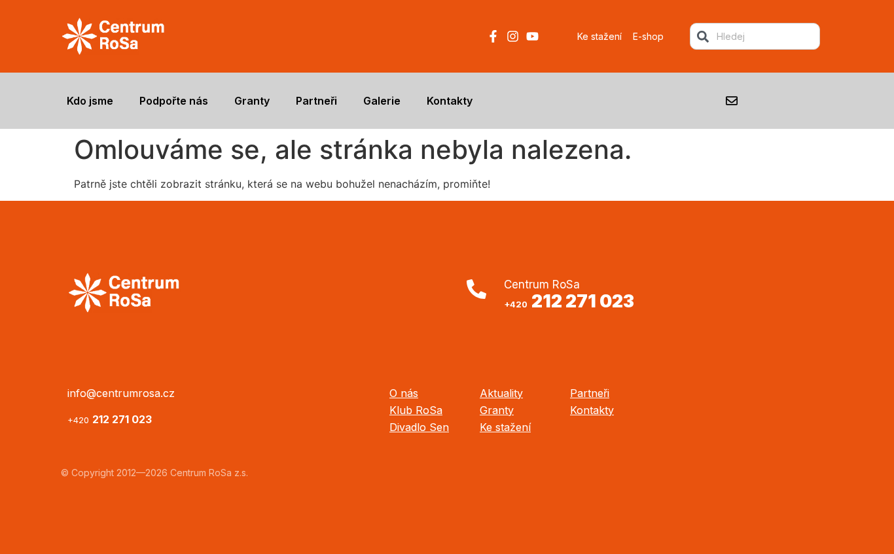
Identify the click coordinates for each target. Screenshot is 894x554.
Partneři (316, 100)
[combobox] (755, 36)
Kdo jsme (90, 100)
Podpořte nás (173, 100)
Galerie (382, 100)
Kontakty (450, 100)
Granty (252, 100)
